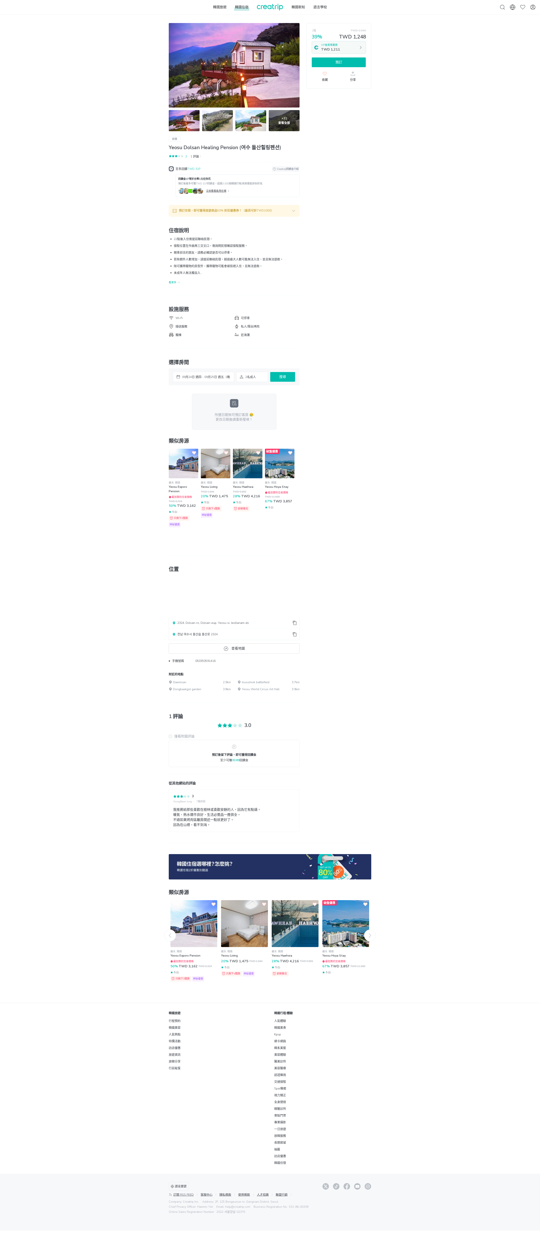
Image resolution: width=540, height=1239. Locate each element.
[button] (234, 211)
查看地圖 (238, 648)
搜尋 (282, 377)
